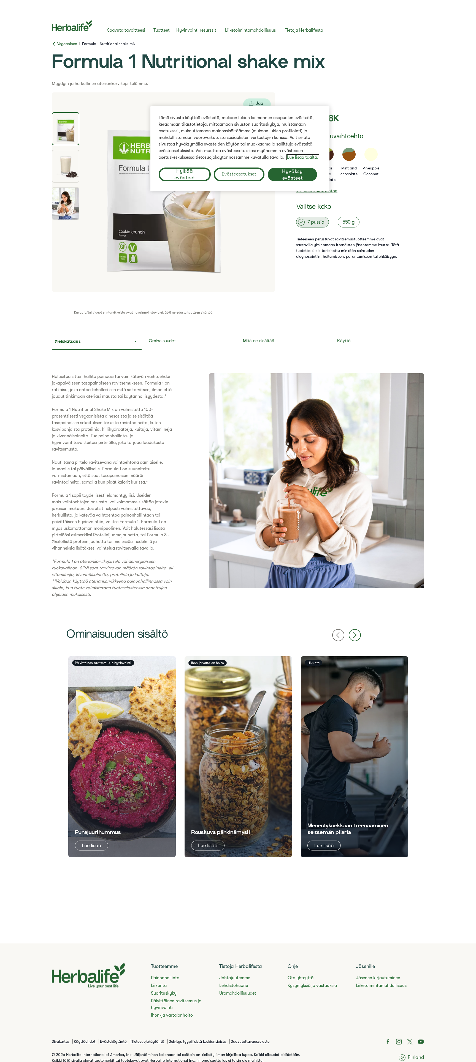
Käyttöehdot (85, 1041)
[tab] (65, 128)
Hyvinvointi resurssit (196, 30)
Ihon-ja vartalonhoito (172, 1015)
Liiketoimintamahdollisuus (250, 30)
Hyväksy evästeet (292, 175)
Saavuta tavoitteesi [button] (126, 30)
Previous (338, 635)
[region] (239, 148)
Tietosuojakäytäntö (148, 1041)
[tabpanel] (163, 192)
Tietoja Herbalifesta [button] (304, 30)
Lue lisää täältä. (302, 157)
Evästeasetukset (239, 174)
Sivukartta (61, 1041)
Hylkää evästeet (184, 174)
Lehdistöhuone (233, 985)
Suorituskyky (164, 993)
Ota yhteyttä (300, 977)
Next (354, 635)
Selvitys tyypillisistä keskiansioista (198, 1041)
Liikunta (159, 985)
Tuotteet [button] (161, 30)
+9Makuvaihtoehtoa (316, 191)
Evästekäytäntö (114, 1041)
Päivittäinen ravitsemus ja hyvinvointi (176, 1004)
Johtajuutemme (234, 977)
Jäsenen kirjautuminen (378, 977)
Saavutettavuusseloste (250, 1041)
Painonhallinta (165, 977)
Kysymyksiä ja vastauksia (312, 985)
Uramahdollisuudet (237, 993)
